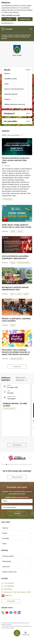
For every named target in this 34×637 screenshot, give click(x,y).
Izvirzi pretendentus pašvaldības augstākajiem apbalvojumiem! (15, 257)
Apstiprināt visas (25, 19)
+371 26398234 (9, 586)
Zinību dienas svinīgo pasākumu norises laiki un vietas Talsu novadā (16, 226)
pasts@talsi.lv (8, 589)
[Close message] (30, 29)
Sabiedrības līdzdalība (23, 262)
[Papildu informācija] (10, 595)
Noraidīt (8, 19)
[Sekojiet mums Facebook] (11, 612)
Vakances (5, 528)
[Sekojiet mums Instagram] (15, 612)
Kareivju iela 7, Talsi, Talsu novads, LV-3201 (17, 592)
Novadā (20, 231)
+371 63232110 (9, 583)
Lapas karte (6, 566)
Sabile (12, 294)
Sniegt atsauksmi (17, 477)
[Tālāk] (30, 458)
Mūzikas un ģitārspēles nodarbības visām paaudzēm (16, 319)
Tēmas (5, 501)
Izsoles (4, 543)
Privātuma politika (8, 556)
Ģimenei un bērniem (9, 408)
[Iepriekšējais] (4, 458)
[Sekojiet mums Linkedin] (19, 612)
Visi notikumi (17, 445)
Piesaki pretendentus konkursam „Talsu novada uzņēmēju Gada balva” (15, 160)
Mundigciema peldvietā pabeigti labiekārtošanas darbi (15, 288)
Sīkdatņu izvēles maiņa (9, 572)
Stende (19, 294)
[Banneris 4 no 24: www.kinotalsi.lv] (17, 458)
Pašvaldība (5, 538)
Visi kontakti (11, 601)
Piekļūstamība (6, 561)
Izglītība (13, 231)
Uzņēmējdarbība (7, 199)
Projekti (4, 533)
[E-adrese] (5, 595)
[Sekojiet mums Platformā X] (2, 612)
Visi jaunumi (17, 366)
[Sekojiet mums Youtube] (6, 612)
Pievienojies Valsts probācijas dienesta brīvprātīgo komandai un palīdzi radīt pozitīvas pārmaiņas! (16, 352)
